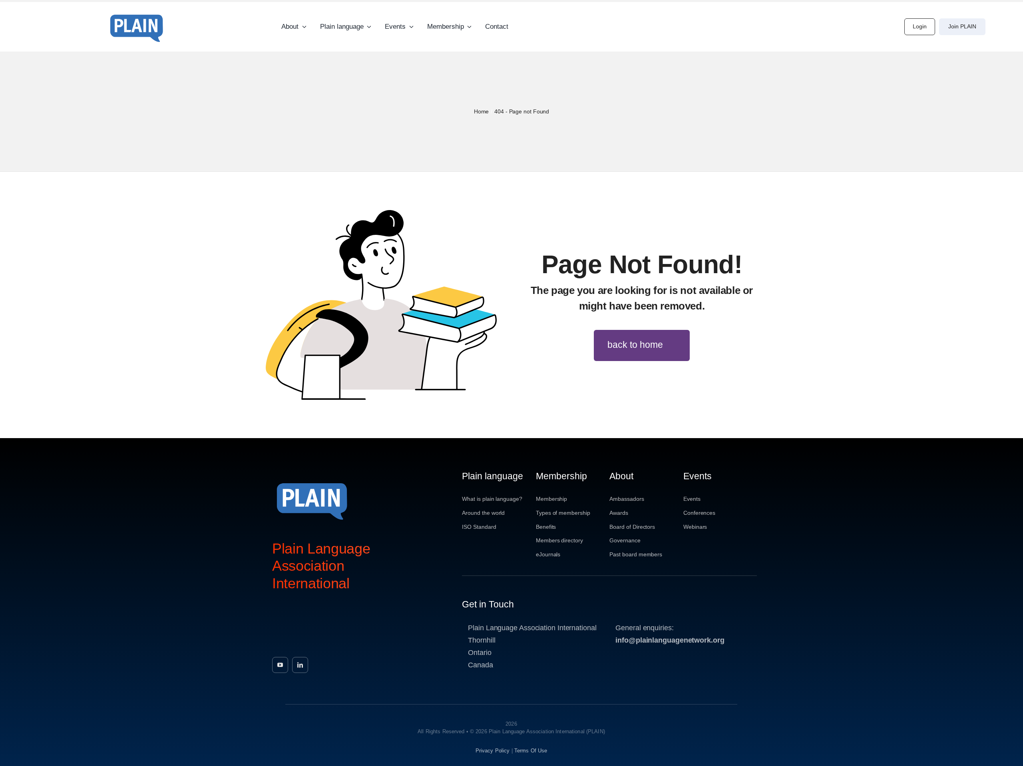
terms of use (530, 751)
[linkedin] (300, 665)
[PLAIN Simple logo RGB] (137, 12)
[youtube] (280, 665)
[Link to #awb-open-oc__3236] (998, 27)
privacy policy (493, 751)
